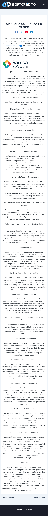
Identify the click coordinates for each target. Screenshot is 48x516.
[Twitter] (21, 32)
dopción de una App (14, 45)
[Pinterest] (26, 32)
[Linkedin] (31, 32)
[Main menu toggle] (43, 4)
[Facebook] (16, 32)
